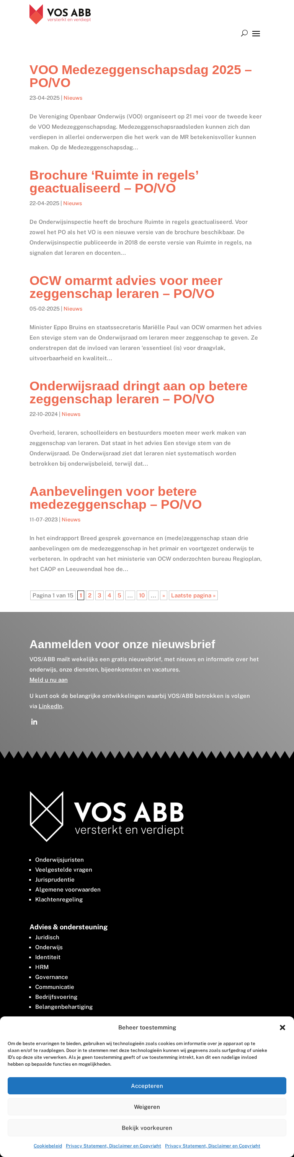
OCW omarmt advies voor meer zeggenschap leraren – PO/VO (125, 287)
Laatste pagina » (193, 595)
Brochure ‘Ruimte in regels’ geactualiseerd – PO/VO (113, 181)
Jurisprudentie (55, 879)
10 (142, 595)
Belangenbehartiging (64, 1006)
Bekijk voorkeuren (147, 1128)
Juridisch (47, 937)
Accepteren (147, 1086)
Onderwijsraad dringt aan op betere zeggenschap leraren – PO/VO (138, 392)
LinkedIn (50, 706)
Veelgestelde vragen (63, 869)
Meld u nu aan (48, 679)
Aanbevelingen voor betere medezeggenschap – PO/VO (115, 497)
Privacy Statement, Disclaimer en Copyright (113, 1146)
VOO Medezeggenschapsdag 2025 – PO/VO (140, 76)
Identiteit (47, 957)
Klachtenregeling (59, 899)
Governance (51, 977)
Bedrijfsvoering (56, 997)
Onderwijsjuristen (59, 859)
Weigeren (147, 1107)
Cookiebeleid (48, 1146)
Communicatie (54, 987)
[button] (282, 1027)
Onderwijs (49, 947)
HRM (42, 967)
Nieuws (73, 98)
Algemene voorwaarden (68, 889)
